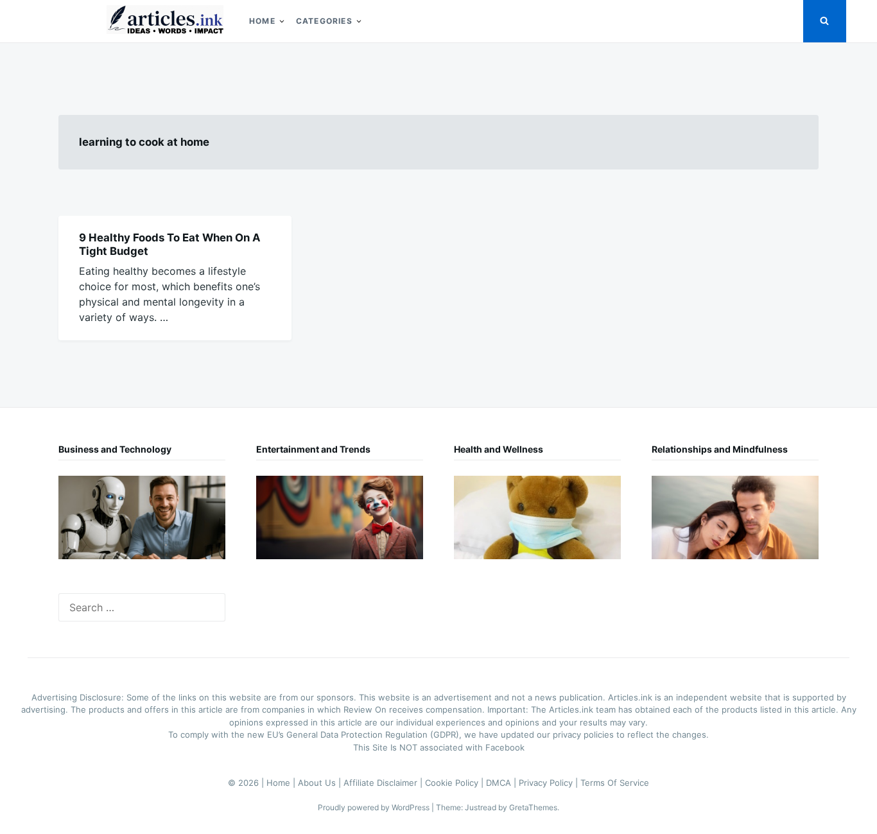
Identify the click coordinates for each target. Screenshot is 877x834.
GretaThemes (533, 807)
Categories (324, 21)
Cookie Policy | (455, 783)
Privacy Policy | (549, 783)
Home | (282, 783)
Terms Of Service (614, 783)
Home (262, 21)
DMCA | (502, 783)
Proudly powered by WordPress (374, 807)
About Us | (320, 783)
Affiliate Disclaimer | (384, 783)
